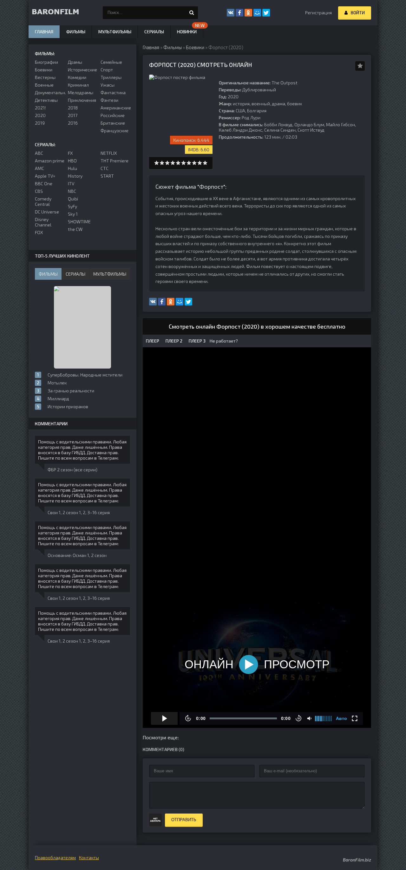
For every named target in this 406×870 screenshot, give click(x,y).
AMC (39, 168)
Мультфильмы (114, 31)
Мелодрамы (80, 92)
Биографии (46, 62)
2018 (73, 107)
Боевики (43, 69)
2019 (40, 123)
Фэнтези (109, 100)
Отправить (183, 819)
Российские (113, 115)
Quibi (73, 198)
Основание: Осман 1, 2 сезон (77, 555)
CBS (39, 191)
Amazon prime (49, 160)
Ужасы (108, 85)
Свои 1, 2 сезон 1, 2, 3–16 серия (79, 512)
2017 (72, 115)
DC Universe (47, 211)
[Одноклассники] (248, 12)
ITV (71, 183)
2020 (40, 115)
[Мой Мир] (257, 12)
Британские (113, 123)
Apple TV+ (45, 176)
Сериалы (154, 31)
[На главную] (60, 12)
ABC (39, 153)
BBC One (43, 183)
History (75, 176)
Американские (115, 107)
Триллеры (111, 77)
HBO (72, 160)
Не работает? (223, 340)
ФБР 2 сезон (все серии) (72, 469)
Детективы (46, 100)
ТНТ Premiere (114, 160)
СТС (104, 168)
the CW (75, 229)
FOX (39, 232)
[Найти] (191, 12)
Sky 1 (73, 214)
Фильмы (75, 31)
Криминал (78, 85)
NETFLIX (109, 153)
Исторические (82, 69)
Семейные (111, 62)
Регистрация (318, 12)
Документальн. (49, 92)
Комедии (77, 77)
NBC (72, 191)
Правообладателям (55, 857)
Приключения (82, 100)
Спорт (107, 69)
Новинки (187, 31)
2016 (73, 123)
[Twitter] (266, 12)
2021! (40, 107)
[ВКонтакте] (230, 12)
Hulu (72, 168)
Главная (44, 31)
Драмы (75, 62)
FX (70, 153)
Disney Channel (43, 222)
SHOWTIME (79, 221)
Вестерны (45, 77)
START (107, 176)
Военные (44, 85)
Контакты (89, 857)
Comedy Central (43, 201)
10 (205, 163)
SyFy (72, 206)
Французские (114, 130)
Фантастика (113, 92)
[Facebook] (239, 12)
